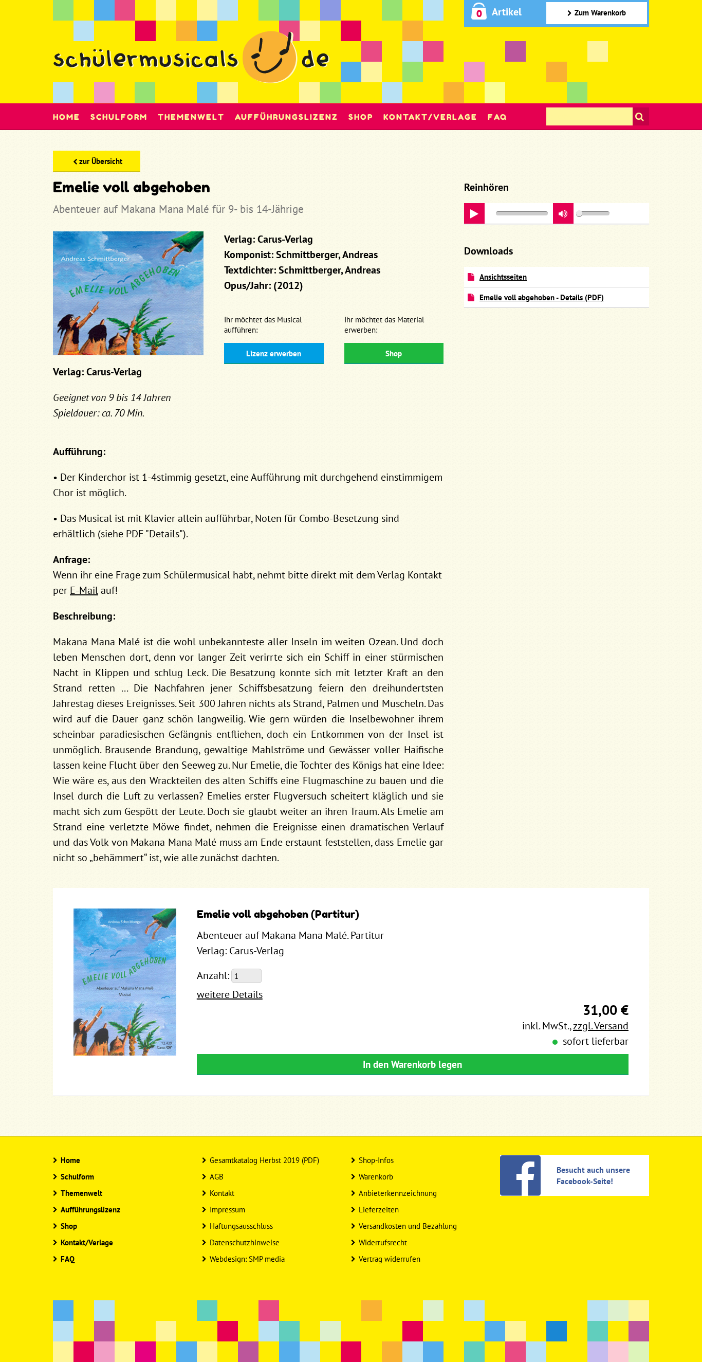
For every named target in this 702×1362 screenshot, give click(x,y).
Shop (360, 117)
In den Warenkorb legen (412, 1064)
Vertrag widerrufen (389, 1259)
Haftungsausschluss (241, 1226)
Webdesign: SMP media (247, 1259)
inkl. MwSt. (545, 1025)
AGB (217, 1177)
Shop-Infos (376, 1160)
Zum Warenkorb (600, 12)
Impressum (227, 1209)
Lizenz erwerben (273, 353)
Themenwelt (191, 117)
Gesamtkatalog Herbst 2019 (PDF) (264, 1160)
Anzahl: (213, 975)
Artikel (507, 12)
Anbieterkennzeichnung (398, 1193)
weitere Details (230, 994)
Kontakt (222, 1193)
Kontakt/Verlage (430, 117)
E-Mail (84, 590)
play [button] (474, 213)
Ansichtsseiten (503, 277)
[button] (563, 213)
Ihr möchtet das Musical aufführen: (263, 325)
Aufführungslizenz (286, 117)
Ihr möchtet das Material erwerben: (384, 325)
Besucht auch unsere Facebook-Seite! (593, 1175)
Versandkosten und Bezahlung (408, 1226)
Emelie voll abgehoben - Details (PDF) (541, 297)
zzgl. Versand (601, 1025)
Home (66, 117)
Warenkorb (376, 1177)
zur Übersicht (100, 161)
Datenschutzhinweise (245, 1242)
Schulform (118, 117)
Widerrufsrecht (383, 1242)
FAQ (497, 117)
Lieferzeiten (379, 1209)
